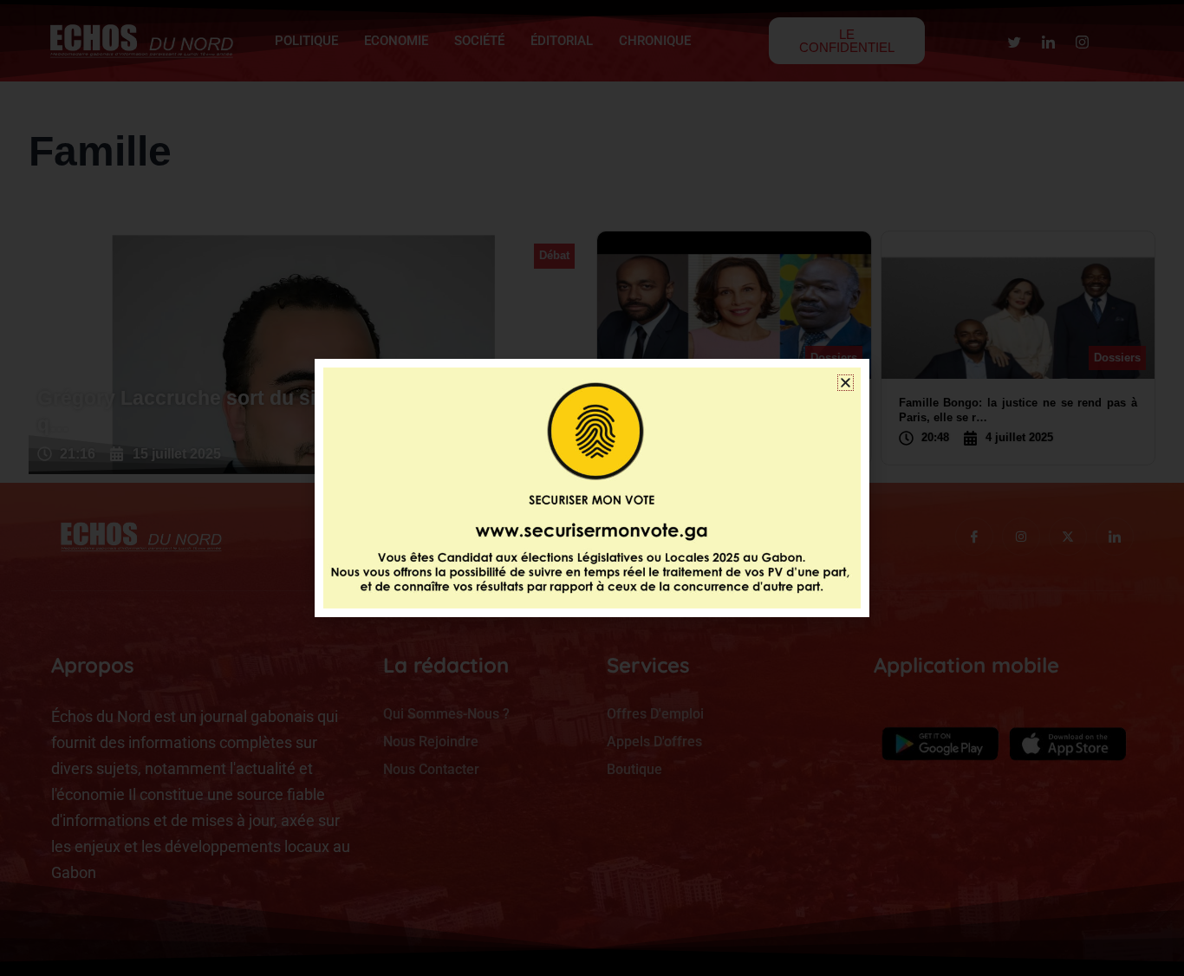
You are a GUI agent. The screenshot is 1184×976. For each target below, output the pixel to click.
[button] (845, 382)
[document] (592, 488)
